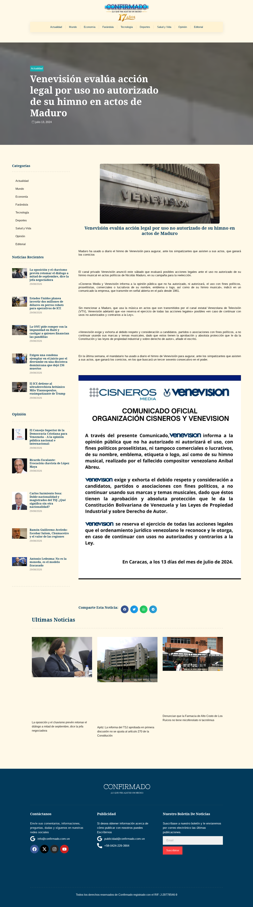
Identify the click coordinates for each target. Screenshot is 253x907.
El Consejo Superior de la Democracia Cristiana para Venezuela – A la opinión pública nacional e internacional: (48, 437)
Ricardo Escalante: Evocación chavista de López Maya (49, 463)
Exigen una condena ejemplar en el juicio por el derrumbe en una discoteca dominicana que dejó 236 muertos (48, 361)
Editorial (198, 26)
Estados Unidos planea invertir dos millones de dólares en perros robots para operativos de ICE (47, 303)
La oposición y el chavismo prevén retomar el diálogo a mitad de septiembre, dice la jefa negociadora (49, 275)
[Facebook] (34, 849)
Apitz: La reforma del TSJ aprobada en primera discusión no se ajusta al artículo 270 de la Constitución (125, 731)
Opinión (182, 26)
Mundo (73, 26)
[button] (37, 68)
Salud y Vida (164, 26)
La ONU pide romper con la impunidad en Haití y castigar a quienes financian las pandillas (49, 332)
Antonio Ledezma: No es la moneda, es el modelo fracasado (48, 562)
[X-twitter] (44, 849)
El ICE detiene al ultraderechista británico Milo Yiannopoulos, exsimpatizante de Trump (47, 389)
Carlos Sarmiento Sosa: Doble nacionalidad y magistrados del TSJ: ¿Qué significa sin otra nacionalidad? (48, 500)
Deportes (145, 26)
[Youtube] (64, 849)
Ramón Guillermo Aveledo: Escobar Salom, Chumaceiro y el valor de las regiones (49, 533)
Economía (89, 26)
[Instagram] (54, 849)
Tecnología (127, 26)
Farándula (108, 26)
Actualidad (56, 26)
